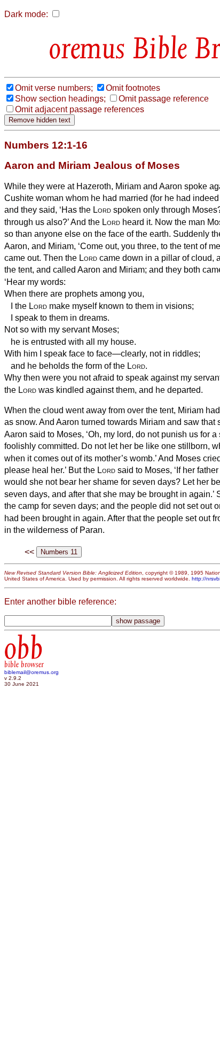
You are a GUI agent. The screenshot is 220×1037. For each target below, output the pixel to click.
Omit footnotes (133, 87)
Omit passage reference (164, 98)
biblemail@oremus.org (31, 672)
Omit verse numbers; (54, 87)
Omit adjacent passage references (79, 109)
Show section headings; (60, 98)
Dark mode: (26, 14)
